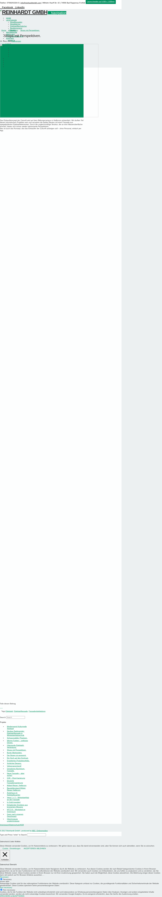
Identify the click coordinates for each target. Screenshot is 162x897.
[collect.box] (41, 511)
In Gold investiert (14, 802)
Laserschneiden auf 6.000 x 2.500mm (101, 2)
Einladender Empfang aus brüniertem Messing (17, 806)
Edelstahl (9, 711)
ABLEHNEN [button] (41, 848)
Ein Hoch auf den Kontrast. (17, 758)
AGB (22, 825)
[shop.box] (41, 573)
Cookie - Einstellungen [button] (12, 848)
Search (3, 717)
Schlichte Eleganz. (14, 763)
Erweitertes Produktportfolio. (18, 761)
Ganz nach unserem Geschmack (15, 815)
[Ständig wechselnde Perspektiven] (41, 323)
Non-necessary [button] (6, 887)
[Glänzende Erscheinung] (41, 197)
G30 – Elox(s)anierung (16, 778)
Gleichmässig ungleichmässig (13, 820)
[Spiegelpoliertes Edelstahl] (41, 260)
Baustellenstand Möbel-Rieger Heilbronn (16, 789)
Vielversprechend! (14, 766)
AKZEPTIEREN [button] (30, 848)
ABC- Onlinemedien (40, 831)
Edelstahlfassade (21, 711)
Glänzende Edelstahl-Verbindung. (15, 746)
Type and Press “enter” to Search (13, 835)
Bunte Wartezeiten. (14, 753)
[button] (57, 13)
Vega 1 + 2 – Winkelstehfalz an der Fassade (18, 799)
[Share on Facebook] (0, 707)
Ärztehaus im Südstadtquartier (13, 794)
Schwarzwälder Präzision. (17, 738)
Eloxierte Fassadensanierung (15, 782)
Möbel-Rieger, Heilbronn (16, 785)
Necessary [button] (4, 877)
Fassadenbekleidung (37, 711)
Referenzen (16, 41)
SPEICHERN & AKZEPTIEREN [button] (12, 896)
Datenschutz (14, 825)
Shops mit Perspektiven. (16, 750)
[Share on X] (2, 707)
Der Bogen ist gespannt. (16, 755)
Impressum (4, 825)
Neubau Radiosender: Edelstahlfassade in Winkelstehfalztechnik (16, 733)
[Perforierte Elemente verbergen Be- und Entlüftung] (41, 636)
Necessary (7, 879)
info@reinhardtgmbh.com (31, 3)
